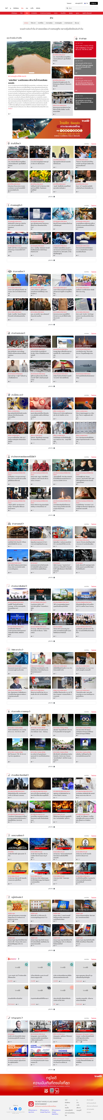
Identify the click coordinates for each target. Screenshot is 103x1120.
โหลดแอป (69, 3)
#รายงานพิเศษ (57, 852)
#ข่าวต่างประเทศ (80, 98)
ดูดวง (77, 13)
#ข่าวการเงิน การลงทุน (82, 46)
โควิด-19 (33, 23)
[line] (11, 1108)
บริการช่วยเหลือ (90, 1109)
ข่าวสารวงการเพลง (45, 13)
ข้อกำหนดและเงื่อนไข (91, 1103)
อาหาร (55, 13)
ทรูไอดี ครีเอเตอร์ (86, 13)
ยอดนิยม (86, 144)
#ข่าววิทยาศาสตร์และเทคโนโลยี (15, 473)
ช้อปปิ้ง (67, 1108)
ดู (10, 8)
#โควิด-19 (10, 411)
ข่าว (27, 13)
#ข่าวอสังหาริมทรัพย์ (13, 791)
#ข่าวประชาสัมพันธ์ (12, 602)
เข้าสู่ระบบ (93, 3)
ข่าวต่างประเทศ (68, 23)
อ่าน (22, 8)
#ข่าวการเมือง (11, 288)
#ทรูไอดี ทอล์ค (11, 913)
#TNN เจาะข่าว (56, 105)
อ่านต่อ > (10, 109)
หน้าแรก (26, 23)
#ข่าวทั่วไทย (56, 55)
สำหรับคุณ (14, 13)
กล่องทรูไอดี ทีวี (78, 3)
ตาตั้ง (31, 8)
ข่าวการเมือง (49, 23)
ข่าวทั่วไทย (40, 23)
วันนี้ (6, 8)
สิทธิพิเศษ (16, 8)
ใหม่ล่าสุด (93, 144)
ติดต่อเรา (89, 1112)
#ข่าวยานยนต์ (11, 540)
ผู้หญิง (71, 13)
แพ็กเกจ (79, 1108)
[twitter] (20, 1108)
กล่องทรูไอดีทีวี (69, 1110)
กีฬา (21, 13)
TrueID (10, 3)
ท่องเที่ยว (63, 13)
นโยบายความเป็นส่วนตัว (92, 1106)
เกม (27, 8)
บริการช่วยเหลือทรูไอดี (69, 1114)
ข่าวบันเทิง (34, 13)
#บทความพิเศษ (57, 814)
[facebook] (15, 1108)
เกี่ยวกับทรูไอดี (90, 1100)
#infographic (11, 1034)
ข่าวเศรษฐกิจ (58, 23)
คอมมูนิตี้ (79, 1110)
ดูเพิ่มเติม (50, 197)
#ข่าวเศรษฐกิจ (12, 76)
